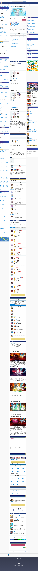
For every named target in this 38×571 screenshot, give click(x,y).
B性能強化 (18, 227)
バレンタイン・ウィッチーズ (17, 277)
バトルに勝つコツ (2, 208)
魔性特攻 (23, 478)
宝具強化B (12, 227)
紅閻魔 (16, 24)
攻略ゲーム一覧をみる (32, 145)
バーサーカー (1, 39)
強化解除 (18, 481)
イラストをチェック (12, 142)
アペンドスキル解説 (2, 124)
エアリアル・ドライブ (16, 248)
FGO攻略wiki (4, 6)
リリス (18, 25)
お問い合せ (16, 560)
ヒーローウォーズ (16, 523)
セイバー (1, 35)
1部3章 (1, 178)
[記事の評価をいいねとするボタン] (18, 510)
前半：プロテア (13, 24)
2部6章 (7, 185)
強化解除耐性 (1, 117)
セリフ (20, 34)
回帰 (15, 139)
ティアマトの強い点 (13, 46)
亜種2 (4, 181)
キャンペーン (1, 10)
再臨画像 (12, 34)
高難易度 (18, 23)
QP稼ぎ (6, 140)
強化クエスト (6, 150)
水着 (17, 484)
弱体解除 (23, 481)
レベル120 (1, 96)
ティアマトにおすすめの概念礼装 (15, 43)
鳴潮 (14, 531)
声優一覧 (6, 96)
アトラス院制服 (15, 78)
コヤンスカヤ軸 (1, 108)
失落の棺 (15, 331)
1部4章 (4, 178)
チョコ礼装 (1, 131)
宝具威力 (1, 85)
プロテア (6, 21)
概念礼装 (18, 493)
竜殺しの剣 (15, 319)
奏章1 (7, 186)
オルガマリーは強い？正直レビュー (4, 69)
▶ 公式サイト (28, 155)
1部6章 (1, 162)
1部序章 (1, 177)
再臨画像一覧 (1, 92)
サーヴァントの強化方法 (3, 199)
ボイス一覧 (23, 493)
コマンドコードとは (2, 220)
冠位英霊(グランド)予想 (3, 32)
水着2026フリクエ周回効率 (31, 20)
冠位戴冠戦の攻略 (2, 28)
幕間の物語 (1, 150)
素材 (12, 493)
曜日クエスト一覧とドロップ (3, 147)
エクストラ (6, 39)
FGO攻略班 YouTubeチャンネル (30, 51)
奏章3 (4, 170)
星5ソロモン (1, 43)
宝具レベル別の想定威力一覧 (14, 107)
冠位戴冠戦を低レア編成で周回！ (4, 59)
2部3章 (1, 166)
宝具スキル (16, 34)
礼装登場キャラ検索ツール (30, 45)
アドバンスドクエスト (2, 144)
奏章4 (7, 170)
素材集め (16, 36)
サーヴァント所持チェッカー (30, 41)
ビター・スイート (16, 271)
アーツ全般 (1, 111)
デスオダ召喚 (1, 76)
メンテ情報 (6, 10)
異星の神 (15, 169)
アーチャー (6, 35)
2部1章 (4, 182)
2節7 (1, 50)
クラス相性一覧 (2, 204)
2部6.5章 (1, 186)
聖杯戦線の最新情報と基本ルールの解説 (4, 235)
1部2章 (7, 177)
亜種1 (1, 181)
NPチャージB (23, 227)
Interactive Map (21, 560)
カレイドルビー (16, 252)
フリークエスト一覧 (2, 174)
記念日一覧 (12, 484)
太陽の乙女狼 (15, 316)
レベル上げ (1, 140)
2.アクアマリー (6, 54)
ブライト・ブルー (16, 285)
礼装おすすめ (6, 86)
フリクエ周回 (1, 16)
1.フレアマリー (2, 54)
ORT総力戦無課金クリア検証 (3, 65)
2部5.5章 (4, 185)
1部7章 (4, 162)
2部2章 (7, 182)
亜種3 (7, 181)
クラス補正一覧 (2, 224)
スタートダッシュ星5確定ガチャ (4, 79)
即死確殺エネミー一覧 (2, 229)
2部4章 (4, 166)
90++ (15, 23)
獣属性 (18, 471)
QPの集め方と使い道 (2, 200)
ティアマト (17, 140)
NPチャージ (12, 481)
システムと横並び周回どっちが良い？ (4, 62)
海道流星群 (15, 289)
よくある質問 (1, 233)
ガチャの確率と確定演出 (3, 196)
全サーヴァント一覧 (18, 461)
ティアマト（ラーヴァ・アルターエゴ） (10, 6)
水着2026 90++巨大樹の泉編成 (31, 23)
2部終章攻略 (1, 42)
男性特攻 (13, 478)
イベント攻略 (12, 490)
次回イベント (17, 490)
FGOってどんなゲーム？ (3, 192)
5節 (6, 50)
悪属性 (23, 468)
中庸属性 (18, 468)
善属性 (12, 468)
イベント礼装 (6, 131)
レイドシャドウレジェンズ (17, 519)
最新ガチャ (23, 490)
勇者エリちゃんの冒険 (16, 230)
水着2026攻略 (13, 23)
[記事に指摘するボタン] (22, 510)
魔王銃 (15, 328)
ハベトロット (1, 25)
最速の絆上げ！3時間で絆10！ (3, 60)
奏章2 (1, 170)
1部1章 (4, 177)
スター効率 (1, 86)
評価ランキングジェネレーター (30, 44)
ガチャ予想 (6, 75)
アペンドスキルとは (2, 216)
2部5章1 (7, 166)
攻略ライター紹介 (29, 54)
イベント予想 (6, 9)
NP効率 (6, 85)
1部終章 (7, 162)
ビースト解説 (23, 471)
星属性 (12, 471)
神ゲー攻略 (1, 6)
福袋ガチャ (6, 76)
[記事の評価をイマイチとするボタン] (13, 510)
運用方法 (24, 34)
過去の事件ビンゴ (29, 48)
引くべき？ (12, 36)
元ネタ (20, 36)
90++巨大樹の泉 (2, 17)
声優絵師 (24, 36)
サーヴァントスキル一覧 (3, 121)
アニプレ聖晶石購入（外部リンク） (4, 80)
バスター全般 (5, 111)
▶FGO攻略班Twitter (16, 502)
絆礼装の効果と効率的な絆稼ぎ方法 (15, 40)
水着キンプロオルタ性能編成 (31, 29)
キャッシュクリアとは (2, 212)
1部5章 (7, 178)
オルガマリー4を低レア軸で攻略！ (4, 66)
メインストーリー (2, 154)
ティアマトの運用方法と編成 (14, 39)
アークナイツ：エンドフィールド (18, 515)
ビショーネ (18, 24)
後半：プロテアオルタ (14, 25)
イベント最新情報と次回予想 (31, 32)
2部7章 (4, 186)
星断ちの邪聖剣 (16, 322)
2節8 (3, 50)
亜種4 (1, 182)
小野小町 (20, 25)
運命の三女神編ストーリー (3, 158)
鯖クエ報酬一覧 (2, 151)
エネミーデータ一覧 (2, 134)
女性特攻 (18, 478)
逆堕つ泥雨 (15, 260)
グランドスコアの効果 (2, 31)
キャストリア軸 (1, 110)
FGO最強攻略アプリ (29, 40)
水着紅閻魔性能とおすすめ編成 (31, 26)
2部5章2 (1, 185)
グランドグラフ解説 (2, 125)
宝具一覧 (1, 120)
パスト (1, 189)
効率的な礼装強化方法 (2, 228)
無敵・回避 (6, 114)
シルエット (23, 484)
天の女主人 (15, 325)
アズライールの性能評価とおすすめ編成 (16, 26)
